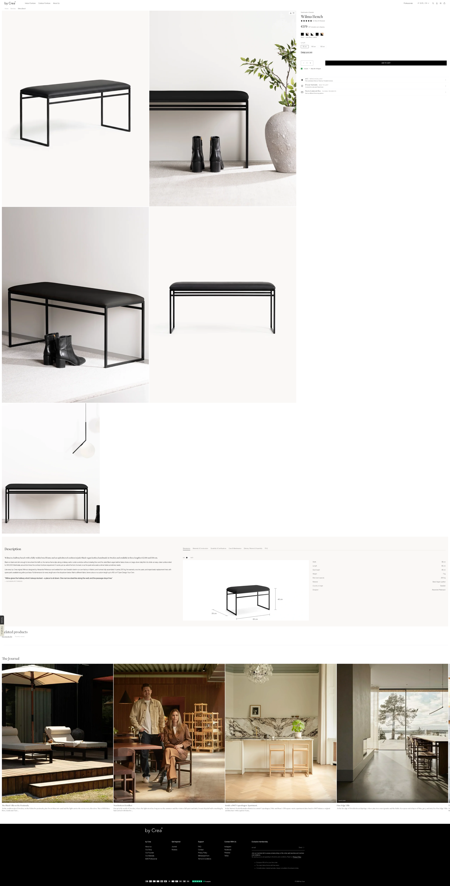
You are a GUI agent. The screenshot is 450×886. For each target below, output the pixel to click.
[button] (374, 80)
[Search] (433, 3)
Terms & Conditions (204, 859)
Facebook (227, 850)
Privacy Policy (297, 857)
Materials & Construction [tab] (200, 548)
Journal (174, 847)
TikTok (226, 856)
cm (184, 557)
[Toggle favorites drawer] (441, 3)
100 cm (313, 46)
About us (148, 847)
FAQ (199, 847)
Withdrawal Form (203, 856)
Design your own (306, 52)
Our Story (148, 850)
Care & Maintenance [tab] (235, 548)
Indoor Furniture (30, 3)
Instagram (227, 847)
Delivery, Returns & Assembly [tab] (253, 548)
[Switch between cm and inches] (188, 558)
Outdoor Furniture (44, 3)
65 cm (305, 46)
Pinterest (227, 853)
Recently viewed (19, 636)
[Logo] (10, 3)
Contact (201, 850)
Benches (13, 8)
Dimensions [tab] (186, 548)
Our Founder (149, 853)
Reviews (174, 850)
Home (6, 8)
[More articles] (447, 721)
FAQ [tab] (266, 548)
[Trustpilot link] (197, 881)
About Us (56, 3)
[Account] (437, 3)
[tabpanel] (314, 594)
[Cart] (444, 3)
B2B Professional (151, 859)
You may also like (7, 636)
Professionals (408, 3)
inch (192, 557)
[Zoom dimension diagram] (246, 599)
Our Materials (149, 856)
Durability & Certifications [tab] (218, 548)
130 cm (322, 46)
